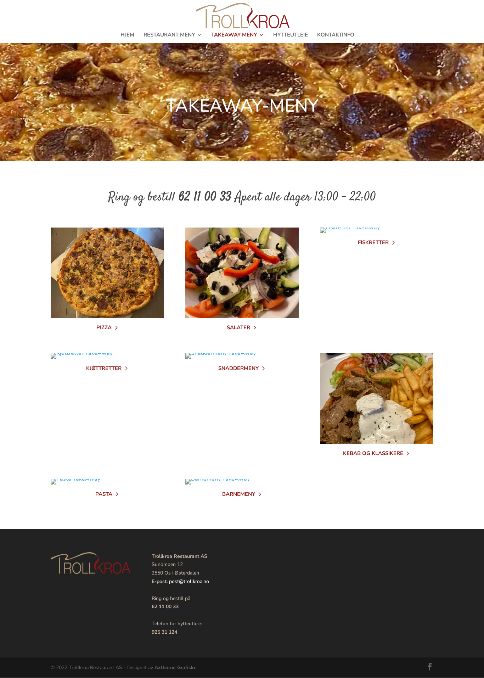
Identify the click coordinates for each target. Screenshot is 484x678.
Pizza (104, 327)
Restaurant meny (169, 35)
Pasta (103, 494)
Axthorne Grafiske (175, 667)
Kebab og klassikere (373, 453)
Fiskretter (373, 242)
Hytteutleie (290, 35)
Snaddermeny (238, 368)
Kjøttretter (104, 368)
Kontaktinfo (335, 35)
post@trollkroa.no (189, 581)
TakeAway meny (234, 35)
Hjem (127, 35)
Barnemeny (238, 494)
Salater (238, 327)
